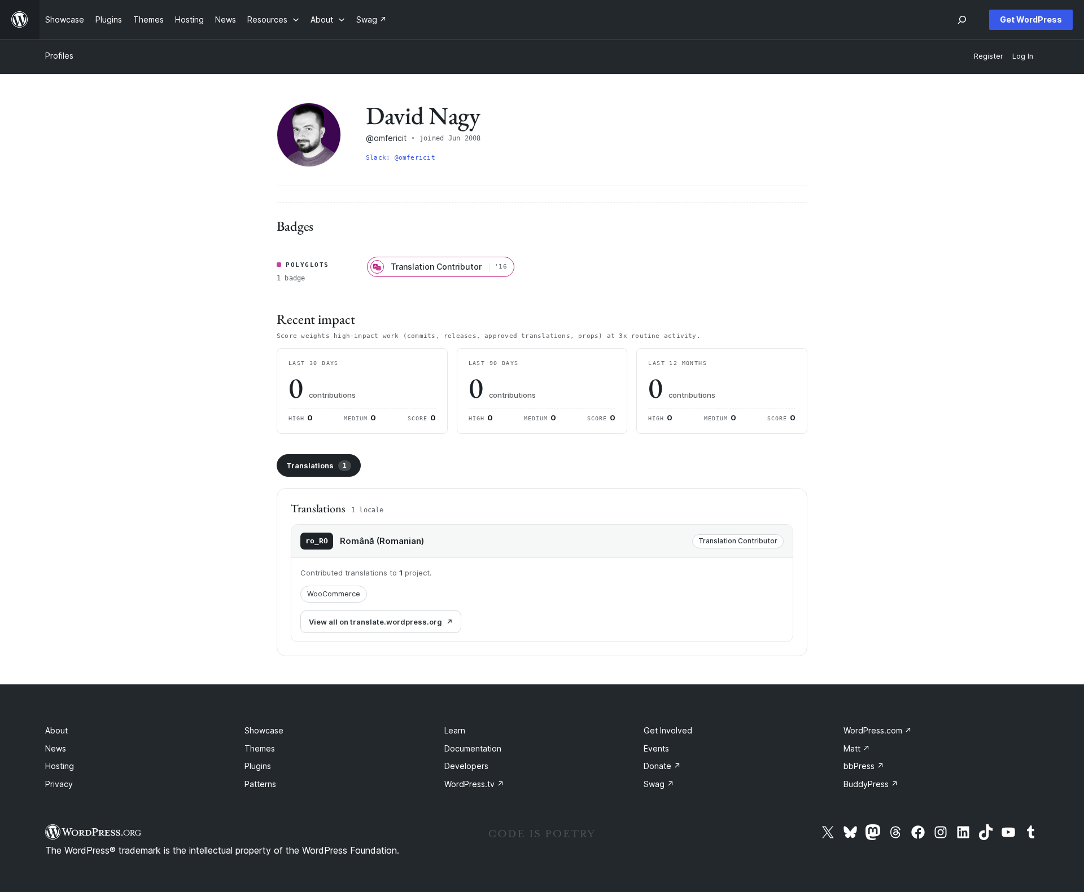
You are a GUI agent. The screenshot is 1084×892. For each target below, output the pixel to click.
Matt (856, 748)
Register (988, 56)
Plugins (257, 766)
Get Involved (668, 730)
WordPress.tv (474, 784)
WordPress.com (877, 730)
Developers (466, 766)
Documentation (472, 748)
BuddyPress (870, 784)
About (56, 730)
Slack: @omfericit (400, 157)
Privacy (59, 784)
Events (656, 748)
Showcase (263, 730)
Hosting (59, 766)
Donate (662, 766)
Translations (316, 465)
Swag (659, 784)
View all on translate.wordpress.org (375, 621)
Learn (454, 730)
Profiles (59, 55)
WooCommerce (333, 594)
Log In (1022, 56)
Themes (259, 748)
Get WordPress (1031, 19)
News (55, 748)
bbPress (863, 766)
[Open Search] (962, 19)
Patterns (260, 784)
